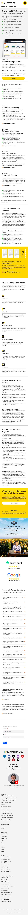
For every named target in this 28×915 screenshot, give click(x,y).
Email (4, 734)
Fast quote (4, 6)
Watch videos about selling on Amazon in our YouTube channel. (13, 786)
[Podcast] (18, 756)
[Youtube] (22, 756)
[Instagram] (9, 759)
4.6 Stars (10, 580)
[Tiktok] (18, 759)
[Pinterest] (13, 759)
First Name (5, 728)
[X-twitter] (13, 756)
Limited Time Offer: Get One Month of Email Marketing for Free (12, 690)
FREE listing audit (9, 512)
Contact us (4, 592)
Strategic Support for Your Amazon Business (13, 704)
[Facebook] (9, 756)
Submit (4, 742)
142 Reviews (17, 580)
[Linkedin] (4, 756)
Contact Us (12, 6)
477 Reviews (17, 568)
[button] (13, 78)
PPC (12, 410)
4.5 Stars (10, 568)
